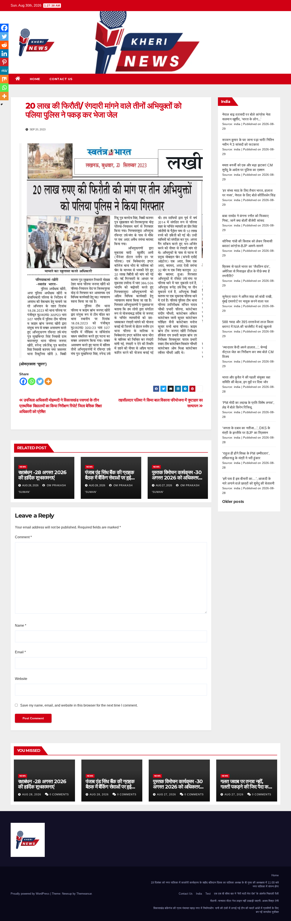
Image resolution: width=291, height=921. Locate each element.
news (23, 467)
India (199, 893)
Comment (23, 537)
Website (21, 679)
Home (35, 79)
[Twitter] (40, 381)
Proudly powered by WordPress (30, 893)
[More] (48, 381)
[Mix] (4, 79)
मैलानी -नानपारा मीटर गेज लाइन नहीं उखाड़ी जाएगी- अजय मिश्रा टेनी (244, 900)
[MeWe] (4, 70)
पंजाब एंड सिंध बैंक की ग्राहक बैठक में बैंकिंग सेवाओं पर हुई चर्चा (109, 477)
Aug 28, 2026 (31, 794)
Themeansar (84, 893)
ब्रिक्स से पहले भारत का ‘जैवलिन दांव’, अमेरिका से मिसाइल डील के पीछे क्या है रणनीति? (246, 271)
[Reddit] (4, 45)
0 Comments (59, 794)
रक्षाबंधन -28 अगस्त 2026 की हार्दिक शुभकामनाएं (42, 475)
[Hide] (1, 104)
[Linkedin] (4, 53)
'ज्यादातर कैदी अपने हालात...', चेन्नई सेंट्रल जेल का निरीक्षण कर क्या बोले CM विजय (248, 351)
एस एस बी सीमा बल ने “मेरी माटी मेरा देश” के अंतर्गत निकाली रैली (246, 893)
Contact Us (61, 79)
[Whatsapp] (31, 381)
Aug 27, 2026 (166, 794)
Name (20, 625)
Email (20, 652)
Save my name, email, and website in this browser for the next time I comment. (79, 705)
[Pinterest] (4, 62)
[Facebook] (23, 381)
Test (208, 893)
